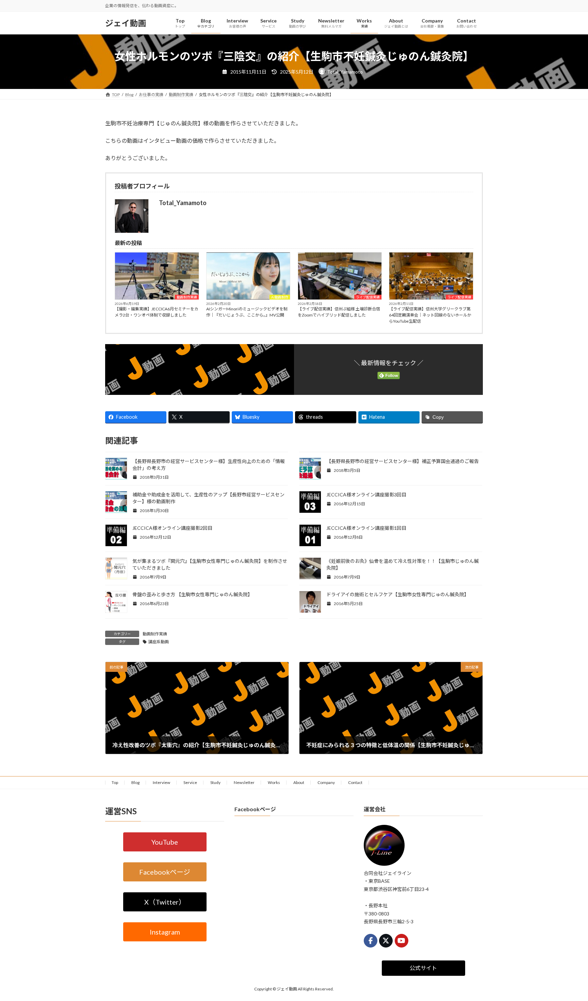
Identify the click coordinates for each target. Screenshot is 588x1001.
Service (190, 782)
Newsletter (244, 782)
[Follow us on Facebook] (370, 941)
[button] (165, 841)
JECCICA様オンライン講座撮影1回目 (366, 528)
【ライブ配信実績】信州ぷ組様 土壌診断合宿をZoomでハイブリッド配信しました (339, 312)
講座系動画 (158, 641)
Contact (355, 782)
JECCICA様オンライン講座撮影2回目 (172, 528)
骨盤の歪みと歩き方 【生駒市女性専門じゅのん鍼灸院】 (192, 594)
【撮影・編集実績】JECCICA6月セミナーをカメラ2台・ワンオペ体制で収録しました (156, 312)
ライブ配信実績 (368, 297)
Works (274, 782)
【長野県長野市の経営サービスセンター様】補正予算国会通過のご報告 (402, 461)
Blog (135, 782)
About (298, 782)
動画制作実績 (187, 297)
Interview (161, 782)
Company (326, 782)
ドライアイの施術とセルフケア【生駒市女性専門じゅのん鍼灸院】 (397, 594)
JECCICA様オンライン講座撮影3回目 (366, 494)
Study (215, 782)
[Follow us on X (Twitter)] (386, 941)
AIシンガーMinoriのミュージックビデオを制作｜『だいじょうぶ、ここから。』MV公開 (247, 312)
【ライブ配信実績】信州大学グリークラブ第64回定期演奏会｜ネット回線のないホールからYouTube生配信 (430, 315)
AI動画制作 (279, 297)
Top (115, 782)
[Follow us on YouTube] (401, 941)
